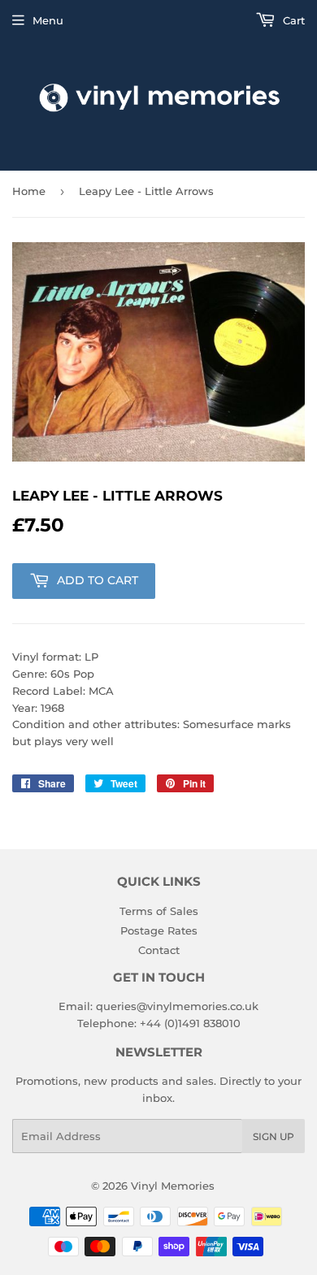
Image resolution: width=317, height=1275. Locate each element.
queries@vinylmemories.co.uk (177, 1006)
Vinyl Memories (173, 1185)
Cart (292, 20)
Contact (159, 949)
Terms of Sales (158, 910)
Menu (48, 20)
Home (29, 190)
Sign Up (273, 1136)
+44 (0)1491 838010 (190, 1023)
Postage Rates (159, 930)
